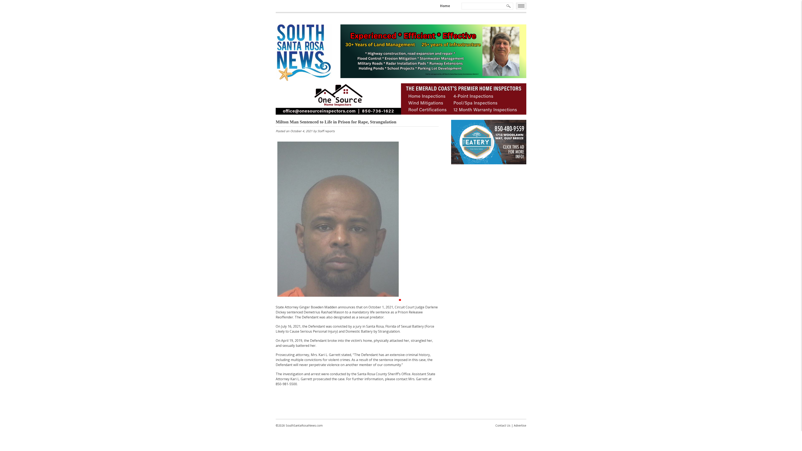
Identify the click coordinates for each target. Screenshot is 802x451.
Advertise (520, 425)
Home (445, 6)
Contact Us (502, 425)
